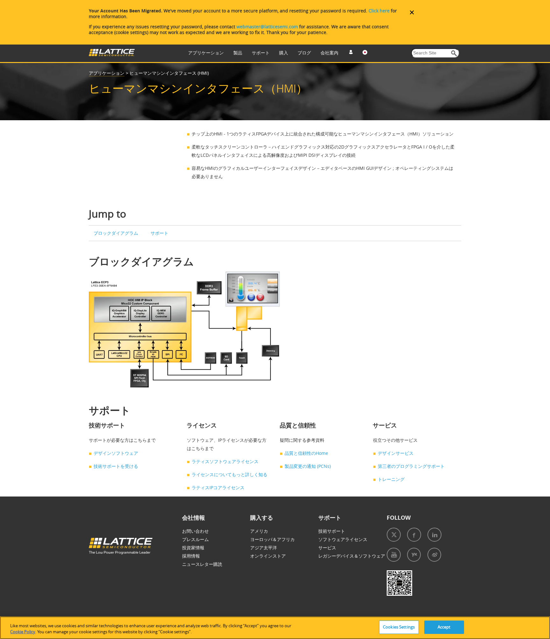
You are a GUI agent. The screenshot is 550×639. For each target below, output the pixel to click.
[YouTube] (394, 554)
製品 (237, 53)
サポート (261, 53)
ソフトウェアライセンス (342, 539)
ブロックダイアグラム (116, 233)
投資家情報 (193, 548)
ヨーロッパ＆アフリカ (272, 539)
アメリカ (259, 531)
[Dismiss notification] (412, 12)
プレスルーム (195, 539)
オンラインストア (268, 556)
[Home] (112, 55)
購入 (283, 53)
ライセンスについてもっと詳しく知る (229, 474)
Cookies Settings (399, 627)
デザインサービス (395, 453)
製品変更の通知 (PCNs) (308, 466)
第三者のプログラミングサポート (411, 466)
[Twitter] (394, 534)
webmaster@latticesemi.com (267, 27)
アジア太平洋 (263, 548)
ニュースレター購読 (202, 564)
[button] (454, 53)
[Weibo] (434, 554)
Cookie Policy (22, 632)
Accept (444, 627)
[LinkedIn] (434, 534)
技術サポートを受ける (116, 466)
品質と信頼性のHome (306, 453)
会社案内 (329, 53)
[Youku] (414, 554)
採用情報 (191, 556)
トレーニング (391, 479)
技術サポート (331, 531)
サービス (327, 548)
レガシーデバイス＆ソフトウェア (351, 556)
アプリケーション (206, 53)
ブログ (304, 53)
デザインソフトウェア (116, 453)
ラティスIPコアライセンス (218, 487)
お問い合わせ (195, 531)
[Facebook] (414, 534)
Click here (379, 11)
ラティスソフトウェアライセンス (225, 461)
